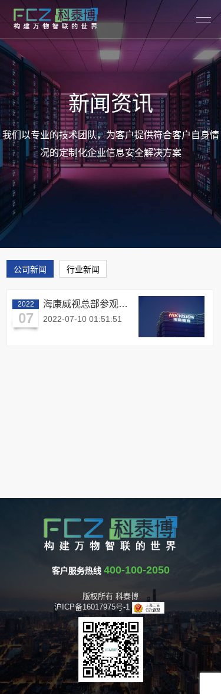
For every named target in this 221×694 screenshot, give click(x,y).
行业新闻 (83, 269)
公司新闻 (30, 269)
